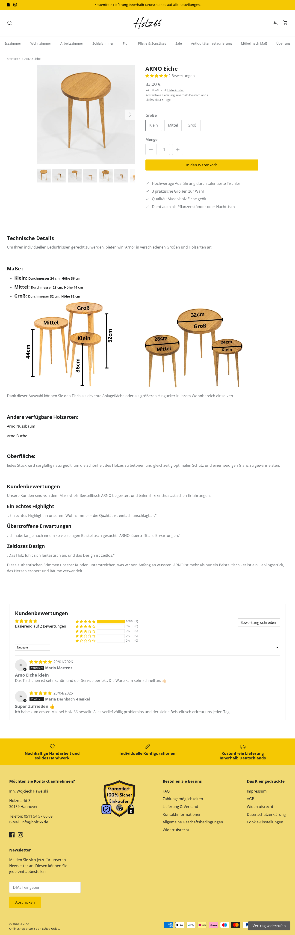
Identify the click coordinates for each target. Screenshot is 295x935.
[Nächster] (130, 115)
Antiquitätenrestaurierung (211, 43)
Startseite (13, 59)
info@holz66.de (34, 822)
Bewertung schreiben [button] (258, 622)
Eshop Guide (50, 928)
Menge (151, 139)
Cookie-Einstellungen (265, 822)
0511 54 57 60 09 (38, 816)
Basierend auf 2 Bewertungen (40, 626)
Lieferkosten (175, 90)
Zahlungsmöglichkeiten (183, 798)
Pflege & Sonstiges (152, 43)
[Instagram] (15, 4)
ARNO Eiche (32, 59)
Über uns (283, 43)
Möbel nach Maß (254, 43)
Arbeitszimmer (71, 43)
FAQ (166, 791)
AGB (250, 798)
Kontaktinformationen (182, 814)
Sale (178, 43)
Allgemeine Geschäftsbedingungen (193, 822)
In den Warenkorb (202, 165)
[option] (86, 114)
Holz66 (24, 924)
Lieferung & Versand (180, 806)
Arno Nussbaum (21, 426)
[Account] (274, 23)
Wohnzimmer (40, 43)
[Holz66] (147, 23)
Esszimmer (12, 43)
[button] (156, 75)
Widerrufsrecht (176, 829)
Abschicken (25, 902)
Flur (126, 43)
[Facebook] (8, 4)
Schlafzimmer (103, 43)
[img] (41, 661)
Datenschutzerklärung (266, 814)
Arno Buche (17, 435)
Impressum (257, 791)
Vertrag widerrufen (269, 925)
